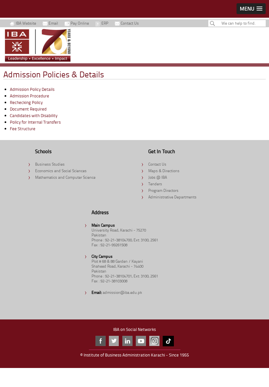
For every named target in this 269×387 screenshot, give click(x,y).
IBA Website (26, 23)
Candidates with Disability (33, 115)
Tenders (155, 184)
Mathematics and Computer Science (65, 177)
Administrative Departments (172, 197)
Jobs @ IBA (157, 177)
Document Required (28, 109)
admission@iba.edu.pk (122, 292)
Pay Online (80, 23)
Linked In (127, 341)
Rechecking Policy (26, 102)
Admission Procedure (29, 96)
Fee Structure (22, 129)
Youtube (141, 341)
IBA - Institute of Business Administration (37, 45)
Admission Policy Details (32, 89)
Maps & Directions (163, 170)
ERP (104, 23)
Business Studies (50, 164)
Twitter (114, 341)
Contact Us (130, 23)
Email (53, 23)
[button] (251, 8)
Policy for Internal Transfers (35, 122)
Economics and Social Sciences (61, 170)
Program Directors (163, 190)
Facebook (100, 341)
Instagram (154, 341)
